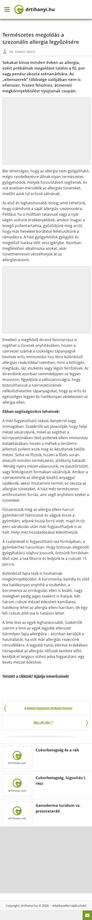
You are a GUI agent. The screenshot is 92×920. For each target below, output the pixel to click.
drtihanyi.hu (29, 905)
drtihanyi (40, 9)
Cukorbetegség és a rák (57, 750)
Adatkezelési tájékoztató (69, 905)
